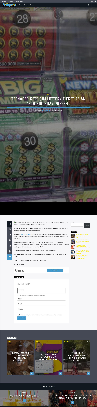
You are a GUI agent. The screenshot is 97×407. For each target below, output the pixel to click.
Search (72, 243)
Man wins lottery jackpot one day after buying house (48, 378)
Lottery (30, 255)
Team (32, 5)
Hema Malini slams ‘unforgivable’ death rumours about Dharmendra (83, 267)
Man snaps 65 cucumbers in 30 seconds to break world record (82, 262)
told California (24, 255)
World (48, 104)
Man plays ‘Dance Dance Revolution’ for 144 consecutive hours (81, 278)
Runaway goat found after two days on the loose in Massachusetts (21, 377)
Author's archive (55, 291)
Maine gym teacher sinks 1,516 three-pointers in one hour (82, 257)
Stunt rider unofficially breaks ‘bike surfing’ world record (77, 377)
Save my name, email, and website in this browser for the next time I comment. (41, 335)
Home (21, 5)
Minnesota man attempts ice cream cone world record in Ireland (83, 273)
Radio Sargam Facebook (7, 1)
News (27, 5)
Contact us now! (19, 1)
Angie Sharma (46, 120)
